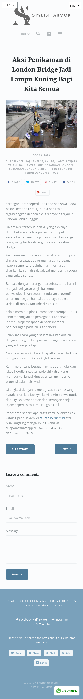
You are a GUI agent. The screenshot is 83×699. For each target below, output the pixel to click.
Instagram (62, 619)
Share (36, 653)
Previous (22, 449)
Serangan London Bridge (28, 169)
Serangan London (59, 165)
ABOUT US (48, 601)
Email (10, 508)
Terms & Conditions (36, 605)
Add (68, 653)
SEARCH (13, 601)
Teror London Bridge (41, 172)
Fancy (43, 662)
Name (10, 486)
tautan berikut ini (52, 418)
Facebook (25, 619)
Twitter (43, 619)
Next (64, 449)
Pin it (53, 653)
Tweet (19, 653)
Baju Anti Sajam (37, 161)
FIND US (57, 605)
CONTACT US (67, 601)
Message (12, 531)
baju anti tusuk (31, 165)
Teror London (61, 169)
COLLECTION (30, 601)
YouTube (45, 624)
